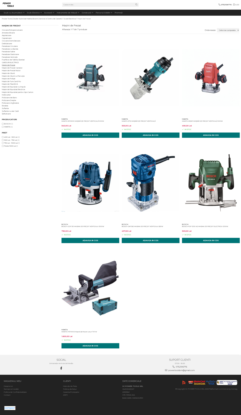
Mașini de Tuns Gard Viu (11, 81)
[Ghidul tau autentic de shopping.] (9, 408)
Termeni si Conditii (11, 389)
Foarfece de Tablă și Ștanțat (13, 60)
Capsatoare (7, 38)
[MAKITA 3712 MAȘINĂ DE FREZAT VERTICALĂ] (150, 78)
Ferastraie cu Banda (10, 49)
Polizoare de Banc (9, 98)
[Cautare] (136, 5)
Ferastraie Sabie (8, 52)
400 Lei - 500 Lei (10, 137)
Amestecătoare (8, 33)
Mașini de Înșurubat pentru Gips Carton (17, 92)
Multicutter (6, 95)
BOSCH (7, 124)
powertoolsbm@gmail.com (181, 370)
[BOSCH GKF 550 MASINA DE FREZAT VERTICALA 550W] (150, 183)
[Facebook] (61, 368)
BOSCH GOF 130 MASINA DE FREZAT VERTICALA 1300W (83, 226)
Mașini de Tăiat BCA (10, 84)
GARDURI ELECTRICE (10, 62)
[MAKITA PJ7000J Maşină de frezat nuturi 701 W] (90, 288)
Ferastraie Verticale (10, 57)
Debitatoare (7, 44)
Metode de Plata (70, 386)
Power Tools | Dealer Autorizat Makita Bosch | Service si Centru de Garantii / (32, 19)
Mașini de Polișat (8, 79)
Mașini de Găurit (8, 73)
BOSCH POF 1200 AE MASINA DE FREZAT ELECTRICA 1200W (205, 226)
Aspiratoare (6, 35)
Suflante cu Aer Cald (10, 111)
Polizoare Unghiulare (10, 103)
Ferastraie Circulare (10, 46)
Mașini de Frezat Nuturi (11, 70)
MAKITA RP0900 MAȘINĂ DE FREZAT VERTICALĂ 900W (83, 121)
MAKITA (7, 127)
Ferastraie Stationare (10, 54)
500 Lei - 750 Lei (10, 140)
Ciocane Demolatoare (11, 41)
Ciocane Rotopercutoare (12, 30)
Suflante (5, 108)
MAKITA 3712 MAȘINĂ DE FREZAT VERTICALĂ (139, 121)
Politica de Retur (70, 389)
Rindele (5, 106)
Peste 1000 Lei (10, 146)
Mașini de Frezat (8, 65)
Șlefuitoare (6, 114)
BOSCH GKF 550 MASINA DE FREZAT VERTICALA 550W (142, 226)
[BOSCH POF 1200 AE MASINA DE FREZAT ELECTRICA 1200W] (211, 183)
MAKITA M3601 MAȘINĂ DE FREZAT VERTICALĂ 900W (202, 121)
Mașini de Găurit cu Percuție (13, 76)
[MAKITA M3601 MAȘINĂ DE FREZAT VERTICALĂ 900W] (211, 78)
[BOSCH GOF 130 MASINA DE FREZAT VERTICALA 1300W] (90, 183)
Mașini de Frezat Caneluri (12, 68)
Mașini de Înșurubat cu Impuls (13, 87)
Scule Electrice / (70, 19)
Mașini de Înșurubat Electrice (13, 89)
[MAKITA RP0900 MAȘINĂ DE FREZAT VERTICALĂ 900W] (90, 78)
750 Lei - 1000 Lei (11, 143)
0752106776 (181, 367)
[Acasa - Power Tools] (14, 5)
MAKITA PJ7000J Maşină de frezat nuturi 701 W (79, 332)
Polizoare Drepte (9, 100)
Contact (7, 395)
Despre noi (8, 386)
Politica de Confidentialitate (15, 392)
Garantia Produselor (71, 392)
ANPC (65, 395)
